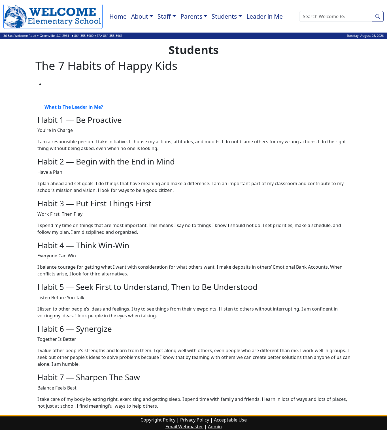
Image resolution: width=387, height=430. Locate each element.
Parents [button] (191, 16)
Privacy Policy (194, 420)
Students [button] (224, 16)
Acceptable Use (230, 420)
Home (118, 16)
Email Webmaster (184, 426)
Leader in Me (264, 16)
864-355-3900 (83, 35)
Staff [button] (164, 16)
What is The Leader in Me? (73, 107)
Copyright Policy (158, 420)
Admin (215, 426)
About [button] (139, 16)
